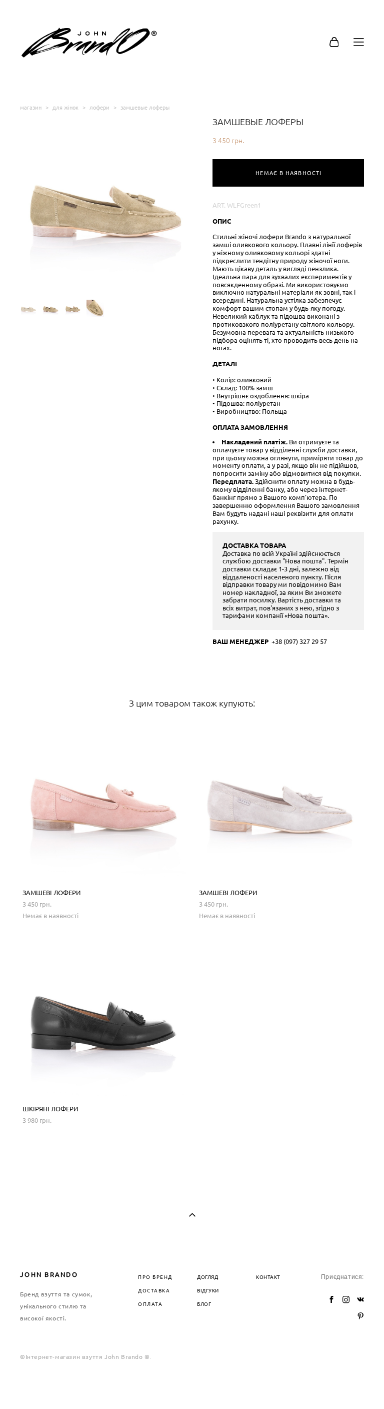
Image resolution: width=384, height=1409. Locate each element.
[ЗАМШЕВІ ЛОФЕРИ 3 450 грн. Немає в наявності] (103, 801)
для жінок (65, 107)
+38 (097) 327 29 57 (299, 641)
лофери (100, 107)
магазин (31, 107)
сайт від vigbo (192, 1385)
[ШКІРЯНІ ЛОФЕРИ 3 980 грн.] (103, 1017)
